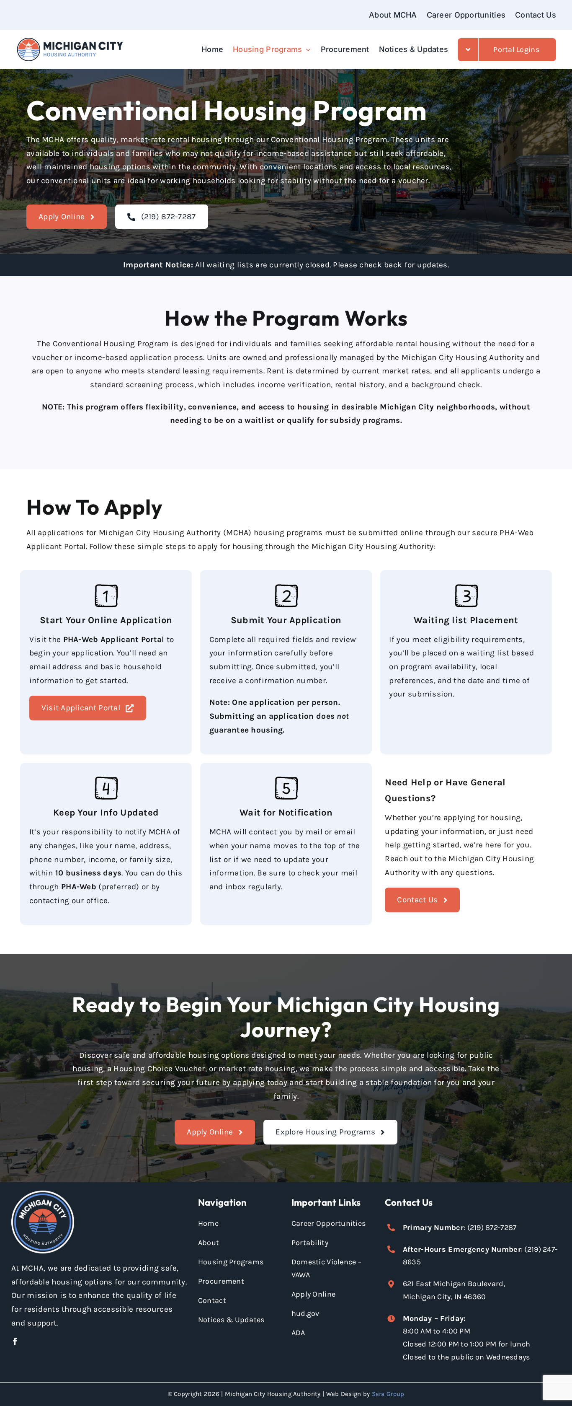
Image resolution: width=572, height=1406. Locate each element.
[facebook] (15, 1341)
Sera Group (388, 1394)
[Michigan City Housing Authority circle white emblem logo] (42, 1194)
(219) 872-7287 (492, 1227)
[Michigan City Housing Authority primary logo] (70, 40)
